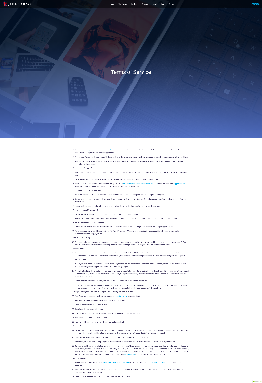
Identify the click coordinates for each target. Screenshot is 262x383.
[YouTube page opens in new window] (255, 4)
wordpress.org (121, 296)
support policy (179, 184)
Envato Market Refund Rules (159, 363)
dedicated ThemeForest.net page (116, 363)
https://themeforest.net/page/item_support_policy (106, 150)
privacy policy (129, 354)
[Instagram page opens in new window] (258, 4)
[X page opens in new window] (252, 4)
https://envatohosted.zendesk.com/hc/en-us (140, 184)
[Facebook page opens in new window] (249, 4)
